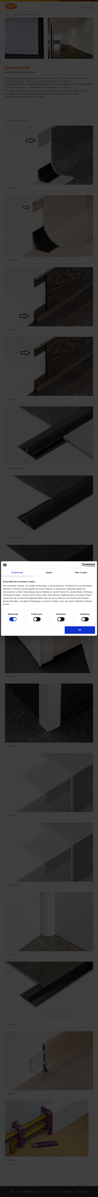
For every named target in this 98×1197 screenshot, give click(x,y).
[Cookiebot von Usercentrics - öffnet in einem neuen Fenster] (84, 565)
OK (79, 630)
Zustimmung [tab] (17, 572)
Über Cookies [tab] (81, 572)
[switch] (37, 619)
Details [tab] (49, 572)
